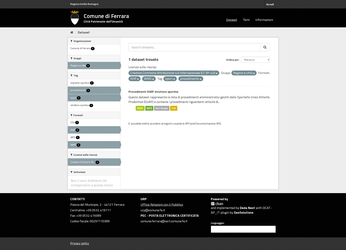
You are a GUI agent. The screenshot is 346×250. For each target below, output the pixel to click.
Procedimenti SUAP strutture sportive (153, 91)
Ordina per (232, 60)
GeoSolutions (243, 212)
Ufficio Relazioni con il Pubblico (162, 204)
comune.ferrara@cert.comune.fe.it (164, 221)
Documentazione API (208, 123)
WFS (149, 108)
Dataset (231, 19)
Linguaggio (217, 223)
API (187, 123)
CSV (174, 108)
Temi (246, 19)
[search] (265, 47)
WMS (140, 108)
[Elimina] (217, 73)
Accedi (270, 4)
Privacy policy (79, 243)
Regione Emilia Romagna (84, 4)
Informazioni (264, 19)
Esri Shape (162, 108)
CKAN (217, 204)
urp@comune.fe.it (153, 210)
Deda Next (247, 207)
